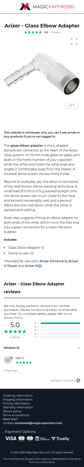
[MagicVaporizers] (47, 6)
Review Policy (13, 318)
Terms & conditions (16, 415)
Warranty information (18, 407)
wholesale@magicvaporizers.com (38, 423)
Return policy (12, 411)
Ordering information (18, 395)
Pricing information (16, 403)
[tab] (42, 289)
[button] (74, 41)
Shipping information (17, 399)
